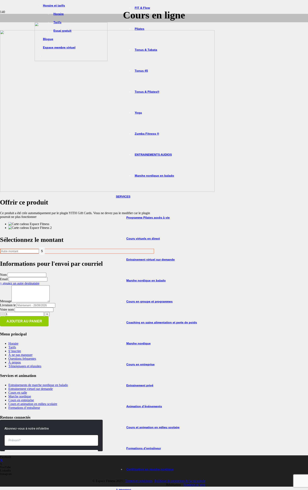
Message (6, 301)
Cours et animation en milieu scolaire (32, 404)
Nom (3, 274)
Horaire (13, 343)
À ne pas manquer (20, 355)
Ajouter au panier (24, 321)
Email (4, 279)
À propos (14, 362)
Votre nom (7, 309)
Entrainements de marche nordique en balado (38, 385)
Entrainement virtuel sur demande (30, 389)
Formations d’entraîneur (24, 407)
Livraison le (8, 305)
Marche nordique (19, 396)
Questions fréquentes (22, 358)
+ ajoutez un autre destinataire (19, 283)
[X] (1, 460)
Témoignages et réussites (24, 366)
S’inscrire (14, 351)
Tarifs (12, 347)
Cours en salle (17, 392)
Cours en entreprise (21, 400)
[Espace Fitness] (71, 60)
